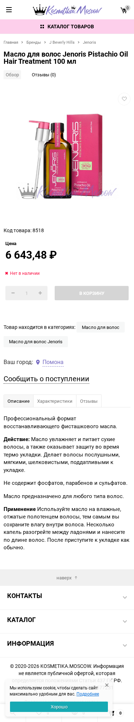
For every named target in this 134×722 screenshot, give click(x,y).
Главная (11, 42)
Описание (19, 401)
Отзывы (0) (44, 74)
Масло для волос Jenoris (36, 341)
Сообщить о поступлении (46, 378)
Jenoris (89, 42)
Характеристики (55, 401)
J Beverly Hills (62, 42)
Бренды (33, 42)
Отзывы (89, 401)
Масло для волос (100, 327)
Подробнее (87, 694)
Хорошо (59, 706)
